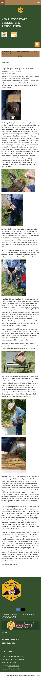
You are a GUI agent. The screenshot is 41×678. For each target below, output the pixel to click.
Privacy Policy (8, 643)
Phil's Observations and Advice (26, 52)
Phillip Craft (4, 73)
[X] (23, 609)
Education (10, 52)
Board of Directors (10, 639)
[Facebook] (18, 609)
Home (3, 52)
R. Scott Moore (18, 659)
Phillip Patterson (17, 656)
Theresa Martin (13, 666)
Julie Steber (12, 662)
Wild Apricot (19, 675)
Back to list (5, 62)
